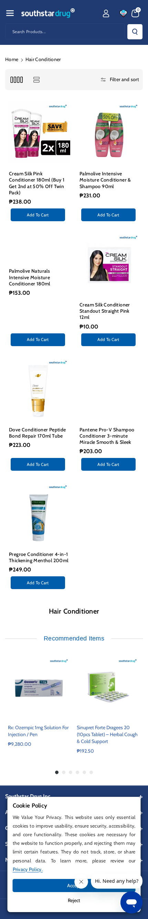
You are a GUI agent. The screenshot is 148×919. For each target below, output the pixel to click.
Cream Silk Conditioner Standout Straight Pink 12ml (105, 311)
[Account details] (106, 13)
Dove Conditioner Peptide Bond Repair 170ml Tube (37, 433)
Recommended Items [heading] (74, 638)
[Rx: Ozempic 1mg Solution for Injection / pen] (39, 687)
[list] (36, 79)
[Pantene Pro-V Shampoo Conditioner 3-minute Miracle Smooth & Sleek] (109, 388)
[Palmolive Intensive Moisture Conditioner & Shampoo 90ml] (109, 132)
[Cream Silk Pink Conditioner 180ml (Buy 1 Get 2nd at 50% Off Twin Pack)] (38, 132)
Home (11, 59)
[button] (10, 13)
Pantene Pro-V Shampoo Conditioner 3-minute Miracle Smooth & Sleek (107, 436)
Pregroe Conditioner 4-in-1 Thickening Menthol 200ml (38, 557)
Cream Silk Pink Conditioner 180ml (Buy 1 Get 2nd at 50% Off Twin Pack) (37, 183)
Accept (74, 885)
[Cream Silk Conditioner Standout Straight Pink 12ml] (109, 263)
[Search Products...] (134, 31)
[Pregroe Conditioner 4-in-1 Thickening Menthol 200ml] (38, 513)
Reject (74, 900)
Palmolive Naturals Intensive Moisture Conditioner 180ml (29, 277)
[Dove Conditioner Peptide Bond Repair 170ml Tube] (38, 388)
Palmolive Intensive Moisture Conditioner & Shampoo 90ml (105, 179)
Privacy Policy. (28, 869)
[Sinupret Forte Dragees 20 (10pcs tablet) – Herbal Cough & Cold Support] (108, 687)
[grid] (16, 79)
